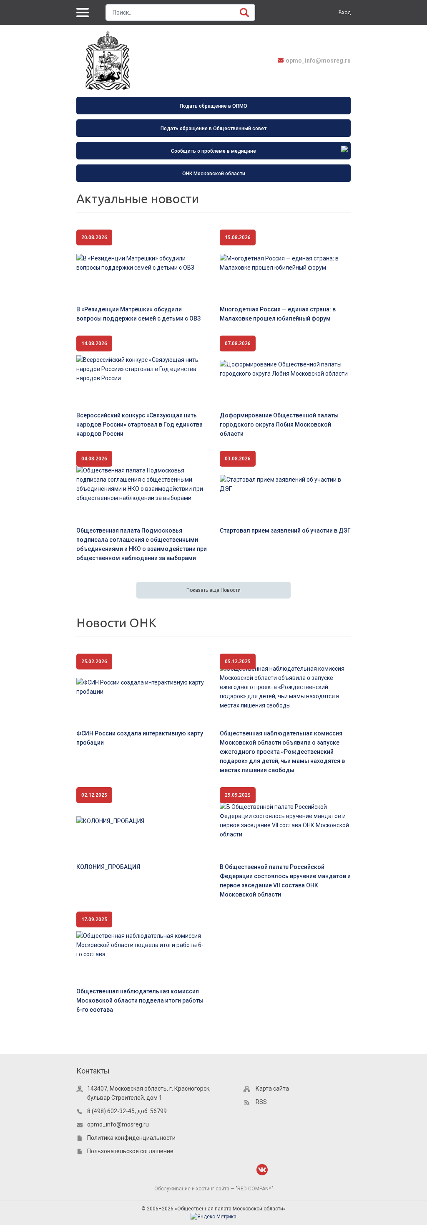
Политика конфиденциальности (131, 1137)
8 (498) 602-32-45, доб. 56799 (127, 1111)
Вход (345, 12)
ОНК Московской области (213, 174)
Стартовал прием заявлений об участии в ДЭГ (285, 530)
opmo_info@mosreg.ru (318, 60)
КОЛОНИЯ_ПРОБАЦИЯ (108, 867)
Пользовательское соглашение (130, 1151)
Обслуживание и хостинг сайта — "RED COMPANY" (213, 1189)
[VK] (262, 1169)
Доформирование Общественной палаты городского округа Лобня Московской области (279, 424)
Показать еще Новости (213, 590)
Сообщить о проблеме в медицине (213, 151)
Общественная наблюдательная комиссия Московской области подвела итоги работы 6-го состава (139, 1000)
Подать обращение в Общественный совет (213, 128)
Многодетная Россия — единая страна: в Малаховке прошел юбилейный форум (278, 314)
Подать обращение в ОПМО (213, 106)
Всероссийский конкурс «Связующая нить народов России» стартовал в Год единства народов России (139, 424)
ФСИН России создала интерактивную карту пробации (139, 738)
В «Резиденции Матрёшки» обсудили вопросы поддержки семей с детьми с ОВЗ (138, 314)
